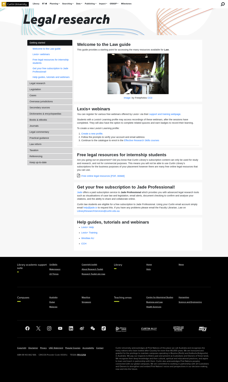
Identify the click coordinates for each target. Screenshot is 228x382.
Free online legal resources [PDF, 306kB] (103, 176)
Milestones (126, 3)
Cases (33, 95)
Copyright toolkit (89, 264)
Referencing (36, 156)
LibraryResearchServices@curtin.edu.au (98, 211)
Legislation (35, 89)
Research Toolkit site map (93, 274)
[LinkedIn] (71, 329)
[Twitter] (38, 329)
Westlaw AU (87, 238)
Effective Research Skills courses (141, 140)
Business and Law (154, 302)
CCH (83, 243)
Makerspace (54, 269)
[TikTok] (104, 329)
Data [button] (78, 3)
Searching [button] (67, 3)
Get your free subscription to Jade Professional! (50, 70)
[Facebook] (27, 329)
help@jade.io (90, 207)
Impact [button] (102, 3)
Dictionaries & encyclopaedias (45, 113)
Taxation (34, 150)
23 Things (53, 274)
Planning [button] (54, 3)
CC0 (150, 97)
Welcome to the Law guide (47, 48)
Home (149, 264)
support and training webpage (164, 114)
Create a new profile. (92, 133)
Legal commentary (39, 132)
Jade (79, 192)
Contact (99, 348)
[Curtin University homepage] (15, 4)
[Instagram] (49, 329)
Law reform (35, 144)
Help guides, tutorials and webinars (51, 77)
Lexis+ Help (87, 227)
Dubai (52, 302)
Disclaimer (33, 348)
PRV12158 (81, 355)
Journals (34, 126)
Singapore (86, 302)
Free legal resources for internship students (51, 61)
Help (148, 269)
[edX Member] (204, 329)
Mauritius (86, 297)
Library (36, 3)
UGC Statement (56, 348)
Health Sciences (153, 307)
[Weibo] (82, 329)
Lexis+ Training (89, 232)
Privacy (43, 348)
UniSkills (53, 264)
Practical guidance (39, 138)
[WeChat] (93, 329)
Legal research (37, 83)
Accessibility (88, 348)
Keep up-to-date (38, 162)
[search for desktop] (222, 4)
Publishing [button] (90, 3)
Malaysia (53, 307)
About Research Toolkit (92, 269)
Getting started (37, 42)
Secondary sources (40, 107)
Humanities (184, 297)
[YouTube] (60, 329)
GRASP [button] (113, 3)
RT (43, 3)
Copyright (21, 348)
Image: (127, 97)
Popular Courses (72, 348)
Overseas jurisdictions (41, 101)
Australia (53, 297)
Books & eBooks (38, 120)
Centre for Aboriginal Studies (159, 297)
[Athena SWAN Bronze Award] (122, 329)
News (181, 264)
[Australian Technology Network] (179, 329)
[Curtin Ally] (151, 329)
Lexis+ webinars (41, 54)
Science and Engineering (190, 302)
